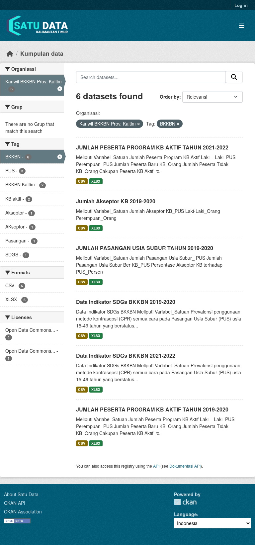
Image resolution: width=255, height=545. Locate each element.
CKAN (185, 502)
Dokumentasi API (185, 466)
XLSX (95, 181)
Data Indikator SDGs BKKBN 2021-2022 (125, 355)
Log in (241, 5)
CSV (81, 181)
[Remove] (138, 124)
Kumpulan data (41, 53)
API (156, 466)
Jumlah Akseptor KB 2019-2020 (115, 201)
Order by (169, 96)
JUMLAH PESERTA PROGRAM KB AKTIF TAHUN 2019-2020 (152, 409)
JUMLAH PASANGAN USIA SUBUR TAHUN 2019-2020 (144, 248)
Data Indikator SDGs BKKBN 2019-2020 (125, 302)
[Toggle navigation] (241, 26)
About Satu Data (21, 494)
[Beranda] (10, 53)
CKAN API (14, 503)
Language (185, 514)
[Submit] (234, 77)
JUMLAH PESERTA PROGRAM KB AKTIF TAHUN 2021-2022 (152, 147)
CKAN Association (23, 511)
